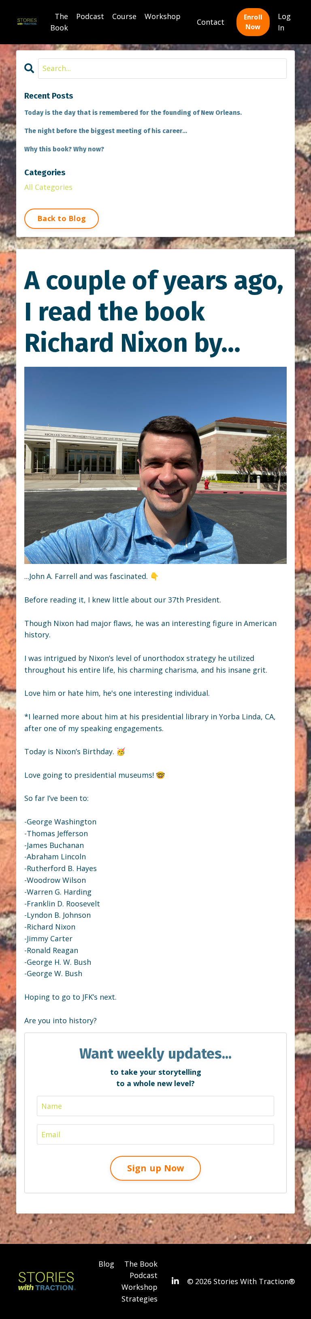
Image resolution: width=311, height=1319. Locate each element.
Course (124, 16)
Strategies (139, 1299)
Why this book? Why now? (64, 149)
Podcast (90, 16)
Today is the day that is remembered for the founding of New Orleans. (133, 112)
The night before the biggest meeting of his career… (105, 131)
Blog (106, 1264)
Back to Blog (61, 218)
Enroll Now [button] (253, 22)
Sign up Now (155, 1168)
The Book (59, 22)
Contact (210, 22)
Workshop (163, 16)
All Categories (48, 187)
